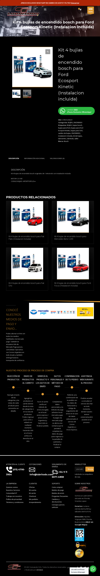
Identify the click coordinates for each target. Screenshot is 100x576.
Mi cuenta (32, 490)
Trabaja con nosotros (14, 496)
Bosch (66, 141)
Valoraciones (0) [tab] (57, 158)
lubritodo (70, 138)
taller (76, 138)
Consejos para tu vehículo (58, 506)
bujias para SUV (77, 130)
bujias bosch (77, 125)
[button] (47, 51)
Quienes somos (12, 487)
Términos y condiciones (15, 502)
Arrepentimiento (35, 502)
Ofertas (32, 487)
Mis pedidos (33, 499)
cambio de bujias (64, 133)
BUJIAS (69, 125)
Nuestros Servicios (13, 490)
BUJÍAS (70, 122)
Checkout (32, 496)
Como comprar (57, 487)
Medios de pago (58, 490)
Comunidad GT (11, 493)
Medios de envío (58, 493)
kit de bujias (77, 136)
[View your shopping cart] (80, 9)
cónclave (39, 570)
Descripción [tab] (14, 158)
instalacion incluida (65, 136)
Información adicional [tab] (34, 158)
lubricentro (62, 138)
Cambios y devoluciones (57, 500)
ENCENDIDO (78, 122)
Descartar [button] (75, 3)
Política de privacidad (14, 499)
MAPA (91, 10)
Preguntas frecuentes (60, 496)
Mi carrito (32, 493)
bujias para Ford (64, 128)
